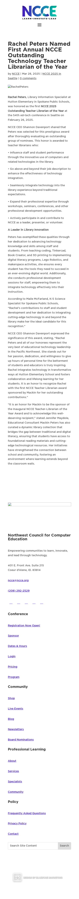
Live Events (15, 708)
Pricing (12, 666)
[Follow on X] (19, 602)
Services (13, 771)
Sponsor (13, 635)
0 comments (28, 78)
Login (12, 656)
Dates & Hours (17, 646)
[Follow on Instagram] (26, 602)
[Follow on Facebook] (11, 602)
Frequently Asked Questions (27, 813)
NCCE (16, 74)
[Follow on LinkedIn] (42, 602)
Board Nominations (21, 739)
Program (13, 677)
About (12, 761)
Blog (11, 719)
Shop (11, 698)
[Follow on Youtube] (34, 602)
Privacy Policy (17, 823)
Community (15, 792)
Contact (13, 834)
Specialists (15, 781)
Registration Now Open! (24, 625)
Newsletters (16, 729)
